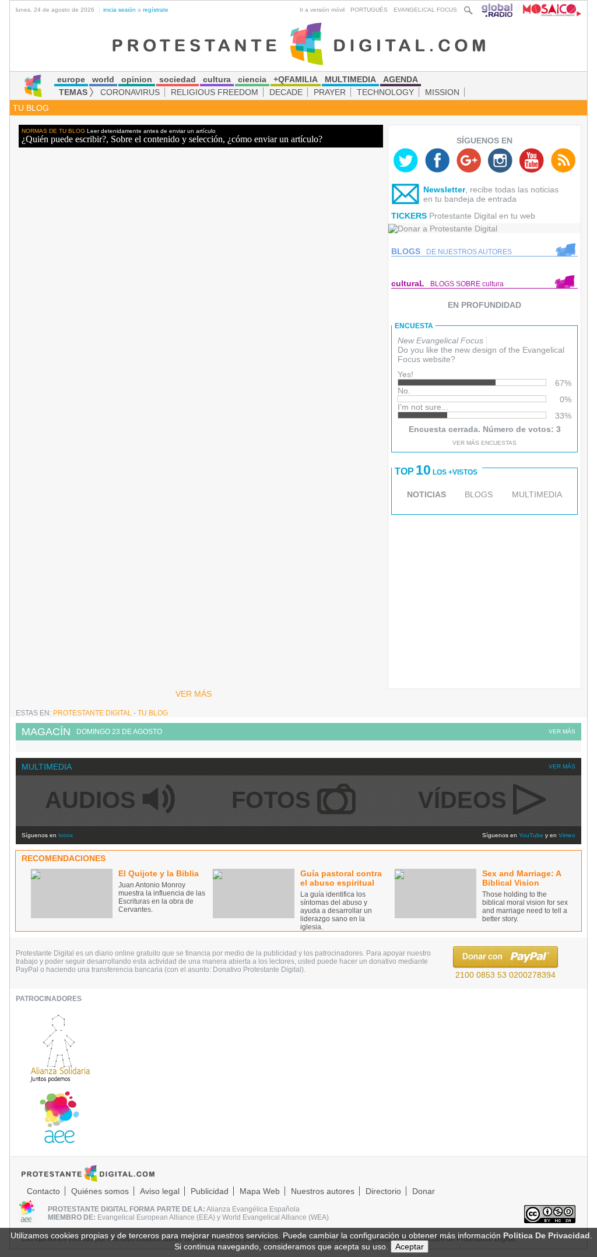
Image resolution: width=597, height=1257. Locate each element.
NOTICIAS (426, 494)
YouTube (531, 835)
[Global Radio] (498, 9)
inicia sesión (119, 9)
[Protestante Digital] (299, 43)
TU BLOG (31, 108)
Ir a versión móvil (322, 9)
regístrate (155, 9)
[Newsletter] (405, 196)
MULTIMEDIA (537, 494)
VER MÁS (193, 693)
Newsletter (444, 189)
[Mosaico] (547, 9)
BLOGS (479, 494)
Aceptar (409, 1246)
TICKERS (409, 215)
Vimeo (567, 835)
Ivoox (65, 835)
